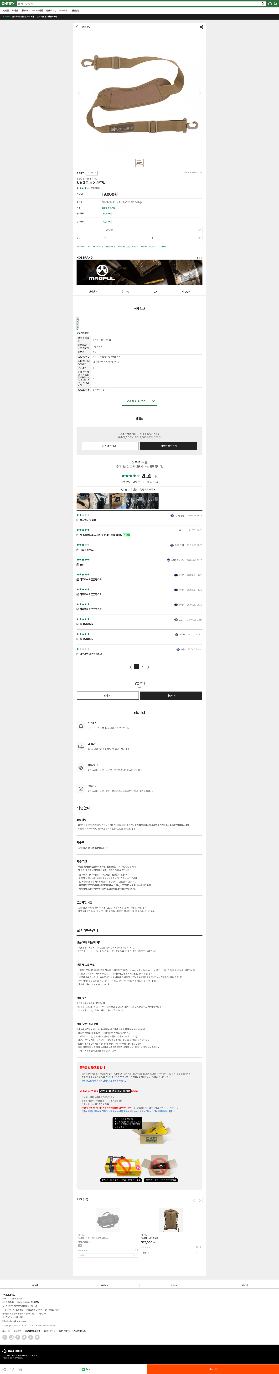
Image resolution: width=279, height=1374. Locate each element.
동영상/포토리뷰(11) (131, 482)
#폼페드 (144, 246)
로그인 (35, 1285)
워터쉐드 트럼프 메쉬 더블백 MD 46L (93, 1238)
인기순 (124, 489)
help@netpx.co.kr (18, 1321)
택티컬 (15, 10)
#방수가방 (91, 246)
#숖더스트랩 (110, 246)
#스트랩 (100, 246)
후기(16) (125, 291)
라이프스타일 (37, 10)
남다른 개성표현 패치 (26, 3)
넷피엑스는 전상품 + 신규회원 (30, 16)
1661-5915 (15, 1350)
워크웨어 (63, 10)
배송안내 (186, 291)
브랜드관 (90, 173)
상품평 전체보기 (110, 445)
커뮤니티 (174, 1285)
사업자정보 (35, 1302)
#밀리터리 (153, 246)
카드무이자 (107, 214)
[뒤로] (77, 27)
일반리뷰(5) (152, 482)
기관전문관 (75, 10)
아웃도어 (24, 10)
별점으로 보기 (147, 489)
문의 (156, 291)
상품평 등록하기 (169, 445)
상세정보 (93, 291)
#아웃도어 (163, 246)
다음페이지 (148, 667)
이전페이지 (131, 667)
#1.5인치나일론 (124, 246)
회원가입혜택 (49, 1331)
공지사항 (104, 1285)
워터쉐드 (80, 173)
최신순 (134, 489)
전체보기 (107, 695)
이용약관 (17, 1331)
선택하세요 (108, 230)
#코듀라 (135, 246)
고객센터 (244, 1285)
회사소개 (6, 1331)
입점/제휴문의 (80, 1331)
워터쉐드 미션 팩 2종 (149, 1238)
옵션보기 (83, 1255)
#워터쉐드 (81, 246)
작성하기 (171, 695)
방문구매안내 (64, 1331)
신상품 (6, 10)
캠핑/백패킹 (51, 10)
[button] (194, 1200)
